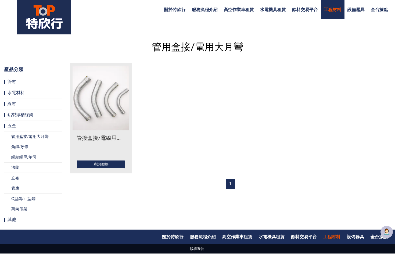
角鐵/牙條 (19, 146)
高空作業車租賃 (239, 10)
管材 (12, 81)
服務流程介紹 (205, 10)
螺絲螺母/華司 (24, 157)
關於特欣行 (175, 10)
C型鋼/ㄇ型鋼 (23, 198)
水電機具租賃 (273, 10)
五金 (12, 125)
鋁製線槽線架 (20, 114)
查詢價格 (101, 164)
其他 (12, 219)
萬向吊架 (19, 208)
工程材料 (332, 10)
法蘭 (15, 167)
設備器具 (356, 10)
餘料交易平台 (305, 10)
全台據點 (379, 10)
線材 (12, 103)
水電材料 (16, 92)
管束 (15, 188)
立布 (15, 178)
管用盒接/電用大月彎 (30, 136)
